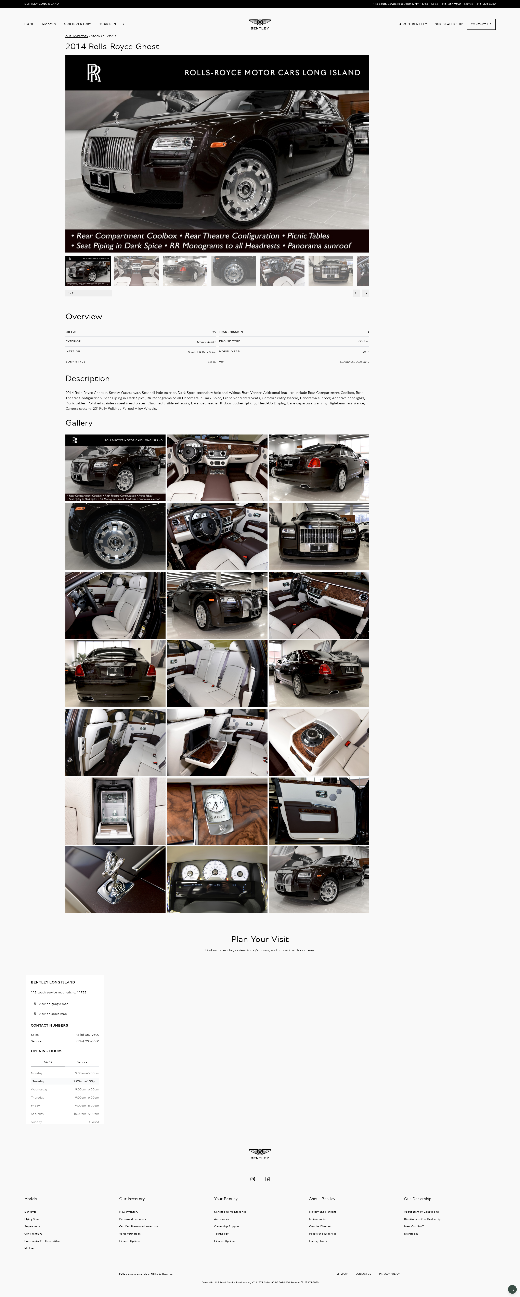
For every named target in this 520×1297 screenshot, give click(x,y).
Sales (48, 1062)
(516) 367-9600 (87, 1034)
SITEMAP (342, 1274)
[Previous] (356, 293)
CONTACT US (363, 1274)
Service (82, 1062)
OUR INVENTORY (76, 36)
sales (35, 1034)
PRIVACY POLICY (389, 1274)
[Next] (365, 293)
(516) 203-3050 (87, 1041)
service (36, 1041)
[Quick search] (512, 1289)
